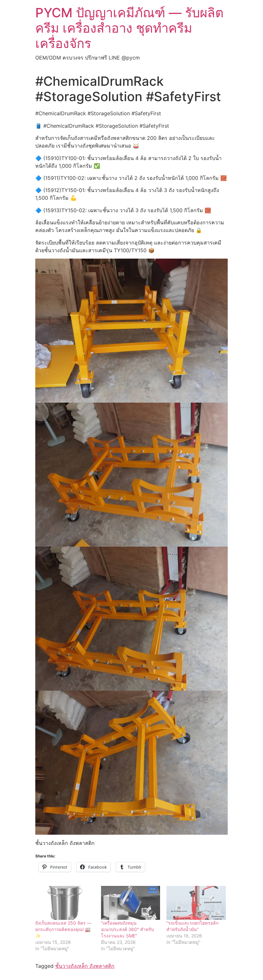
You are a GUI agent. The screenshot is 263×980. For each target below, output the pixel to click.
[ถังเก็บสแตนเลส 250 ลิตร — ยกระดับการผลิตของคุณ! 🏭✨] (65, 903)
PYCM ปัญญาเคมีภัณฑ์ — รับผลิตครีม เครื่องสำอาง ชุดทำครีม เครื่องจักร (129, 28)
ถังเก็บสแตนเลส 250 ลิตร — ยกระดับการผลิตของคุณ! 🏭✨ (63, 929)
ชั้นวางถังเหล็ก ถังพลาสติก (85, 966)
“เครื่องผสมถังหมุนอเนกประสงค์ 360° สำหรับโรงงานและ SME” (127, 929)
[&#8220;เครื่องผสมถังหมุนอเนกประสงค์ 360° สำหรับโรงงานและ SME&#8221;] (130, 903)
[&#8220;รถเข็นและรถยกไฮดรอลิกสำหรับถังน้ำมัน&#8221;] (196, 903)
